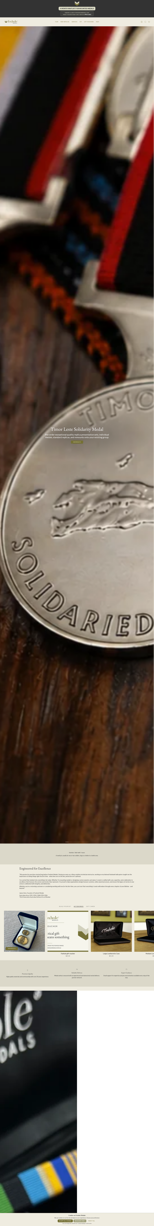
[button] (65, 21)
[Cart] (149, 22)
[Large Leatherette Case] (111, 931)
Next (151, 931)
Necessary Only (80, 1220)
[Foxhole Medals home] (77, 3)
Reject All (91, 1220)
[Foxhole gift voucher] (67, 931)
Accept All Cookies (65, 1220)
